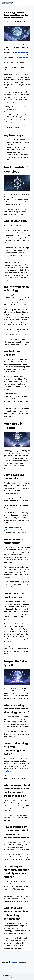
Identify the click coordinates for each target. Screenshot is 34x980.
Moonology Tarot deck (15, 800)
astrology (7, 62)
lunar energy (15, 277)
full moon (7, 243)
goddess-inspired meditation (15, 530)
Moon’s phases (22, 52)
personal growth (22, 57)
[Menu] (31, 3)
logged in (15, 962)
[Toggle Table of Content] (21, 127)
